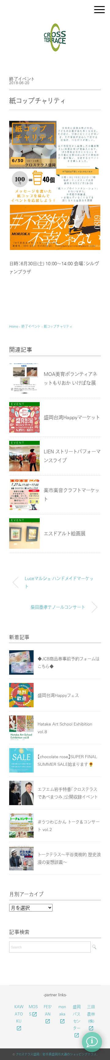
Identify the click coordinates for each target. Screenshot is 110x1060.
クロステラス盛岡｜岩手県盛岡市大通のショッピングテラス (56, 1054)
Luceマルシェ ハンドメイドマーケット (59, 582)
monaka (62, 1013)
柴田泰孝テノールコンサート (58, 607)
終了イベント (22, 78)
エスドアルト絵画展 (65, 533)
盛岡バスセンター (77, 1020)
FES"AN (48, 1013)
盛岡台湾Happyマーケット (72, 417)
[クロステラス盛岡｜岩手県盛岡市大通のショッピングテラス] (55, 25)
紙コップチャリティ (58, 326)
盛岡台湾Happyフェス (58, 695)
